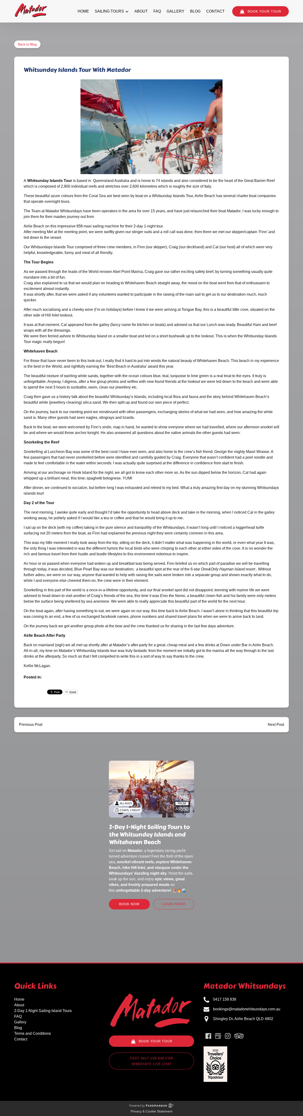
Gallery (175, 11)
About (141, 11)
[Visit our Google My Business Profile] (218, 1036)
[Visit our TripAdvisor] (239, 1036)
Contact (215, 11)
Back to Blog (27, 44)
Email (72, 692)
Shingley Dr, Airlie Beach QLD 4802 (243, 1019)
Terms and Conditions (32, 1033)
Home (83, 11)
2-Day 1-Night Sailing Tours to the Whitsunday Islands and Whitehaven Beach (149, 834)
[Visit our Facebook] (208, 1036)
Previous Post (30, 725)
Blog (195, 11)
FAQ (157, 11)
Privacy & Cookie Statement (151, 1111)
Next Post (276, 725)
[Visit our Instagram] (228, 1036)
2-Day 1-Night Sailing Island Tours (43, 1011)
